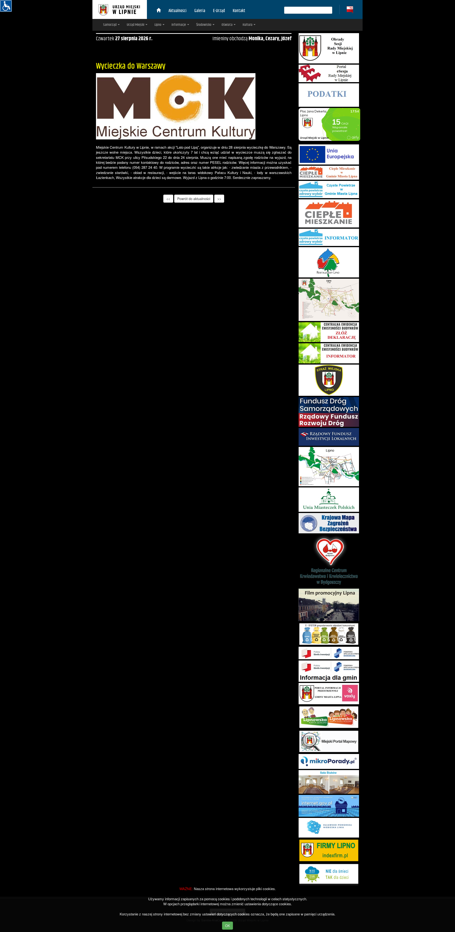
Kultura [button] (248, 25)
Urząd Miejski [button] (136, 25)
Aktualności (177, 11)
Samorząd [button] (110, 25)
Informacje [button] (179, 25)
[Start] (158, 11)
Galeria (199, 11)
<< (168, 198)
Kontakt (239, 11)
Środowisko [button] (204, 25)
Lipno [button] (158, 25)
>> (219, 198)
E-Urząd (219, 11)
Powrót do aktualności (193, 198)
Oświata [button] (227, 25)
